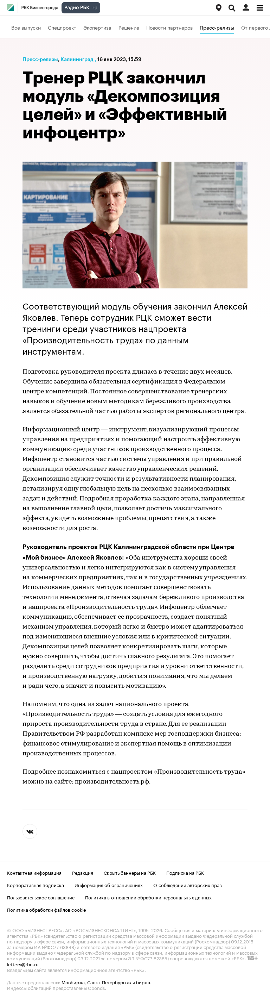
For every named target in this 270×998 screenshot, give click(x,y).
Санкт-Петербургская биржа (118, 981)
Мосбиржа (73, 981)
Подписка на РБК (185, 872)
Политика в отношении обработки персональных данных (148, 896)
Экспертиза (97, 27)
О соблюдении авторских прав (187, 884)
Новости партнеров (169, 27)
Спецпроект (62, 27)
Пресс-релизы (217, 27)
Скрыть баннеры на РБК (130, 872)
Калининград (77, 59)
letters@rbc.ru (23, 963)
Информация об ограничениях (109, 884)
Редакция (82, 872)
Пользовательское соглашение (41, 896)
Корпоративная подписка (35, 884)
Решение (128, 27)
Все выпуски (26, 27)
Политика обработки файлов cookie (46, 909)
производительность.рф (112, 782)
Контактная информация (34, 872)
